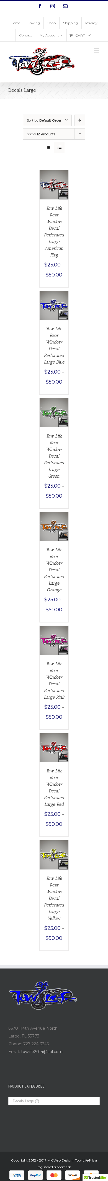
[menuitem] (15, 23)
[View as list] (59, 147)
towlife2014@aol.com (42, 1051)
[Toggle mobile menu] (97, 50)
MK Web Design (60, 1160)
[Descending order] (79, 120)
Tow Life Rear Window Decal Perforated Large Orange (54, 569)
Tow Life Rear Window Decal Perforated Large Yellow (54, 898)
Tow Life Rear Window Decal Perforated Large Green (54, 456)
